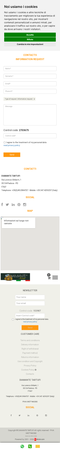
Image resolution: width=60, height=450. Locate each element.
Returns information (30, 357)
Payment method (30, 353)
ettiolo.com (40, 439)
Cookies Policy (28, 370)
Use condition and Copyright (30, 361)
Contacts (30, 374)
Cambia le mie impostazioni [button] (30, 44)
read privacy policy (11, 145)
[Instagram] (24, 205)
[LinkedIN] (13, 205)
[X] (7, 205)
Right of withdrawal (30, 349)
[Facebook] (2, 205)
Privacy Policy (30, 365)
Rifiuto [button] (30, 39)
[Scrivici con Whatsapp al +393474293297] (22, 446)
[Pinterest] (18, 205)
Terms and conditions (30, 340)
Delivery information (30, 344)
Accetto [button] (30, 35)
